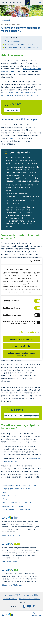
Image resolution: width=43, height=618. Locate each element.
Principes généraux (12, 41)
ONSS (11, 138)
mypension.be (11, 110)
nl (37, 2)
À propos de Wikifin (13, 595)
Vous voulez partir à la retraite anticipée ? (21, 44)
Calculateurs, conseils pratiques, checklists (19, 485)
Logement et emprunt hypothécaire (16, 509)
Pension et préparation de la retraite (16, 502)
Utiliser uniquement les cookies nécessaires (21, 354)
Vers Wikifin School (9, 561)
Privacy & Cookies (10, 599)
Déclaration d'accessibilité (29, 599)
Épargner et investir (10, 496)
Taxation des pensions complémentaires (21, 416)
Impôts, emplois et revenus (12, 506)
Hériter (4, 499)
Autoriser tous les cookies (21, 339)
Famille (4, 492)
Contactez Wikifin (30, 595)
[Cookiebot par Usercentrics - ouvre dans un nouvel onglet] (30, 261)
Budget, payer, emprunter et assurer (16, 489)
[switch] (37, 308)
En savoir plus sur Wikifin (12, 535)
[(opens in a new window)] (27, 2)
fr (40, 2)
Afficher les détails (27, 332)
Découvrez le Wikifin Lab (12, 585)
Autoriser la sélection (21, 346)
